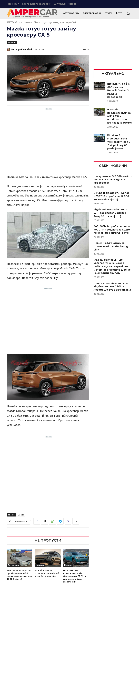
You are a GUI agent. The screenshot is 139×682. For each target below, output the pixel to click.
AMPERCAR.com (14, 22)
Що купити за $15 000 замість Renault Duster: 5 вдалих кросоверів (118, 90)
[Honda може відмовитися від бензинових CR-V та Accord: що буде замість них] (76, 558)
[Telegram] (60, 521)
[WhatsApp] (52, 521)
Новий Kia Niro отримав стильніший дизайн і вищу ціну (47, 573)
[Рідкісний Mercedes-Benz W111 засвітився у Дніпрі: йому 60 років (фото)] (99, 138)
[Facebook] (36, 521)
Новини (28, 22)
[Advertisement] (48, 141)
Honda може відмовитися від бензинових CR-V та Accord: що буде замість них (74, 576)
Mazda (21, 514)
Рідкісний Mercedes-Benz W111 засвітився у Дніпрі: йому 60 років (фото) (118, 142)
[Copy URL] (75, 521)
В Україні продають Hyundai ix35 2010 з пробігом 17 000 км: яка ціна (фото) (119, 116)
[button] (128, 13)
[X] (44, 521)
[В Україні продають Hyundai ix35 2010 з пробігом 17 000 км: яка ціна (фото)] (99, 112)
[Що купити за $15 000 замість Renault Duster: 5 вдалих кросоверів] (99, 86)
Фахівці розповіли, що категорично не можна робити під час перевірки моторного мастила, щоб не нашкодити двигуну (112, 266)
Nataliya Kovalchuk (21, 49)
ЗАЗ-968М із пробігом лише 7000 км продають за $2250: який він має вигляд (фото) (112, 229)
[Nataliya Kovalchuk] (9, 49)
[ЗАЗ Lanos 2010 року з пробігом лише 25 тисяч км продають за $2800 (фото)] (19, 558)
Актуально (13, 565)
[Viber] (68, 521)
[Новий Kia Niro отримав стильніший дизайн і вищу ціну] (48, 558)
